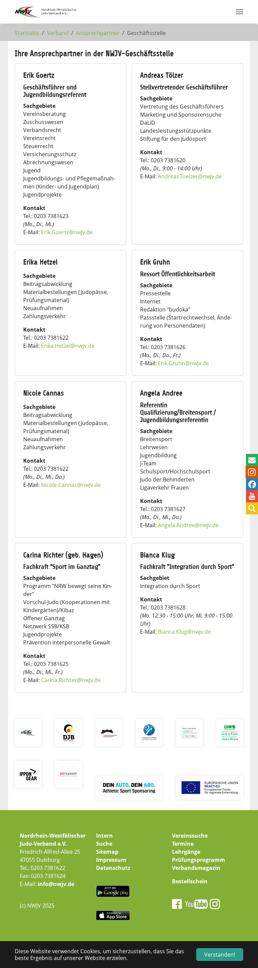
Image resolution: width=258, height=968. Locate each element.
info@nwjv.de (56, 884)
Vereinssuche (190, 835)
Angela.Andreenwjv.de (188, 525)
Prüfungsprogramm (198, 860)
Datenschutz (113, 868)
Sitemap (107, 851)
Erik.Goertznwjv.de (67, 232)
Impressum (111, 860)
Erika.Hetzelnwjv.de (67, 345)
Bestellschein (190, 881)
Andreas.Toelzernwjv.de (190, 176)
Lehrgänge (186, 851)
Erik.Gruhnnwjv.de (183, 363)
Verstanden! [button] (219, 954)
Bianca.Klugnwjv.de (184, 631)
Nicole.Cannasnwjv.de (71, 485)
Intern (104, 835)
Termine (183, 843)
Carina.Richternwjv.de (71, 680)
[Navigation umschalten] (239, 11)
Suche (104, 843)
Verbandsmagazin (196, 868)
